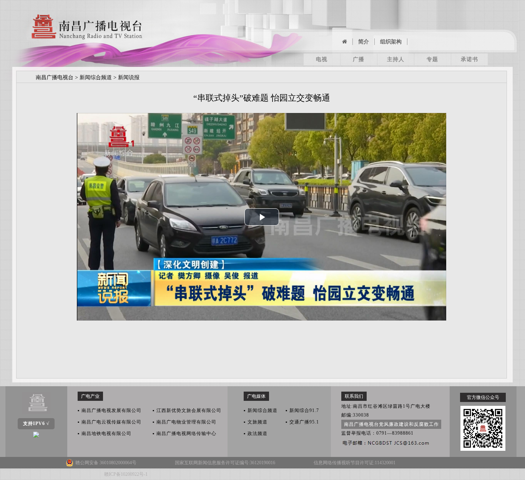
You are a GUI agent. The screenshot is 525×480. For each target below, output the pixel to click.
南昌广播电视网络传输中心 (184, 433)
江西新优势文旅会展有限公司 (187, 410)
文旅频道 (255, 422)
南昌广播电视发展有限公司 (109, 410)
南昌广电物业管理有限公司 (184, 422)
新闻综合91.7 (302, 410)
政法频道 (255, 433)
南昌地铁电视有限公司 (104, 433)
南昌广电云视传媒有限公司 (109, 422)
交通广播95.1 (302, 422)
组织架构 (391, 42)
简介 (363, 42)
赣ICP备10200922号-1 (126, 474)
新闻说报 (129, 77)
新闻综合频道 (96, 77)
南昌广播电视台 (54, 77)
